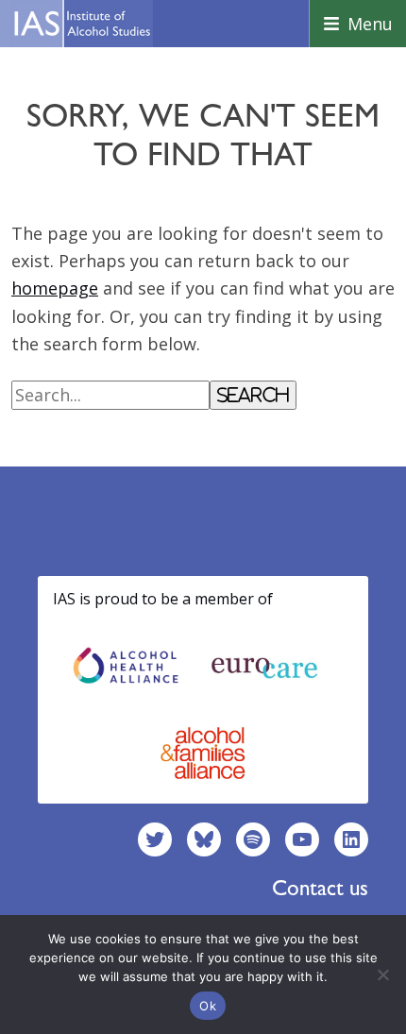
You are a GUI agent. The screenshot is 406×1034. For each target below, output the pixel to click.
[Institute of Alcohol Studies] (82, 23)
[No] (382, 974)
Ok (207, 1005)
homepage (54, 288)
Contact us (320, 887)
